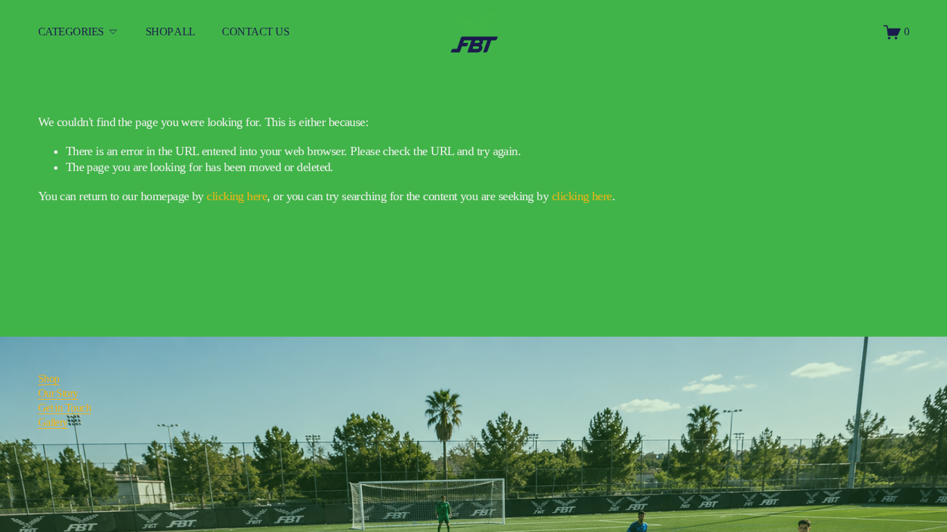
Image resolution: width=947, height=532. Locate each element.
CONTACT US (255, 32)
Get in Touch (65, 408)
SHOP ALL (171, 32)
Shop (49, 379)
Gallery (53, 422)
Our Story (58, 393)
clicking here (237, 196)
